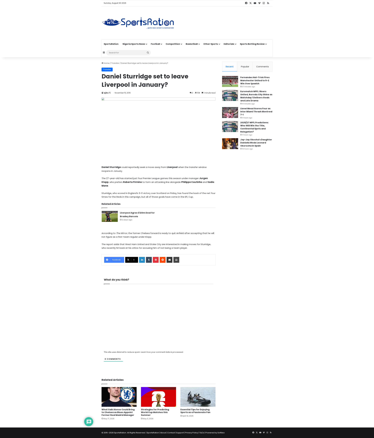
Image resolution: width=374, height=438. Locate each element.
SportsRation (111, 44)
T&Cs (201, 432)
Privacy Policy (191, 432)
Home (106, 63)
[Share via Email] (169, 260)
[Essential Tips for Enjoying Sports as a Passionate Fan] (197, 397)
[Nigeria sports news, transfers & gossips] (138, 23)
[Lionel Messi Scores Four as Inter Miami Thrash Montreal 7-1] (230, 112)
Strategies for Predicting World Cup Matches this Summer (155, 412)
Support (180, 432)
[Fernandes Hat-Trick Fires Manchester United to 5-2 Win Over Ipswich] (230, 81)
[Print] (176, 260)
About (163, 432)
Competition (173, 44)
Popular (245, 66)
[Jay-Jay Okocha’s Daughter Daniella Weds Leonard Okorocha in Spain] (230, 143)
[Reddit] (163, 260)
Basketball (192, 44)
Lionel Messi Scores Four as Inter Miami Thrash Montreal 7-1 (256, 111)
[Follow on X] (110, 93)
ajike (106, 93)
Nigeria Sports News (134, 44)
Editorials (229, 44)
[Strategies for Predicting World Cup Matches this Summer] (158, 397)
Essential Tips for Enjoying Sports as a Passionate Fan (195, 411)
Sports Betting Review (252, 44)
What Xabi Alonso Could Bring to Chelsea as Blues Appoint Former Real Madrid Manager (118, 412)
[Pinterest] (156, 260)
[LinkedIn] (142, 260)
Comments (262, 66)
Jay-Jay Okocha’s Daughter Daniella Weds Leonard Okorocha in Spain (256, 142)
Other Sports (210, 44)
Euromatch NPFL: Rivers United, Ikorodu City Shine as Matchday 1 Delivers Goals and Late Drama (256, 96)
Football (155, 44)
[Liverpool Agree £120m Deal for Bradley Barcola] (110, 216)
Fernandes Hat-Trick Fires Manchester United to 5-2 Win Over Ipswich (255, 80)
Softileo (221, 432)
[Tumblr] (149, 260)
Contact (171, 432)
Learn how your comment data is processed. (162, 352)
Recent (230, 66)
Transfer (115, 63)
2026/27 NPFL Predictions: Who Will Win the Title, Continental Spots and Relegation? (254, 127)
